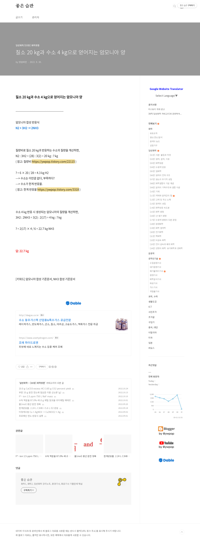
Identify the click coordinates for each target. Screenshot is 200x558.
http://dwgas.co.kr (29, 315)
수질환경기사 (155, 262)
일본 (150, 342)
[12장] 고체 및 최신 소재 (160, 199)
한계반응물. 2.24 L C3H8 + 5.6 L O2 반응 (38, 408)
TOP (181, 532)
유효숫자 (153, 133)
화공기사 (153, 283)
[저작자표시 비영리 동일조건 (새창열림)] (52, 367)
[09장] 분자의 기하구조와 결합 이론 (165, 187)
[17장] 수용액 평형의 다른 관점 (163, 219)
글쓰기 (19, 17)
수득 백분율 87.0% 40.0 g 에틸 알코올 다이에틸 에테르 (45, 400)
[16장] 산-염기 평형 (158, 215)
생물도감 (152, 301)
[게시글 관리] (31, 366)
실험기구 (153, 145)
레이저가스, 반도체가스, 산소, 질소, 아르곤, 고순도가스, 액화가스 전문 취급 (58, 324)
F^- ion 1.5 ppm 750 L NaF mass (36, 396)
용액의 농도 (155, 141)
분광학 (151, 253)
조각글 (151, 317)
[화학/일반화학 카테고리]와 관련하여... (165, 113)
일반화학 (24, 382)
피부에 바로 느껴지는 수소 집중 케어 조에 (40, 346)
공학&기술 (153, 258)
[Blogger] (166, 426)
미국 (150, 337)
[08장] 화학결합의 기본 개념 (162, 183)
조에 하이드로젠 (28, 342)
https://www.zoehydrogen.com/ (36, 338)
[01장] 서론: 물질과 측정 (160, 154)
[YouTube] (166, 441)
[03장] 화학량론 (37, 382)
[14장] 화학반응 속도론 (160, 207)
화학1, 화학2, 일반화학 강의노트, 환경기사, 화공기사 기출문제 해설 (51, 483)
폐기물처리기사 (157, 271)
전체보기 (152, 123)
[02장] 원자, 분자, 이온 (160, 158)
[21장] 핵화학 (155, 236)
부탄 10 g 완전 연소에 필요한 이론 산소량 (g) (40, 392)
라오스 (151, 347)
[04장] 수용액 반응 (158, 167)
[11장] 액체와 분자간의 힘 (161, 195)
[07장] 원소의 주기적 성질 (161, 179)
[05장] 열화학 (155, 171)
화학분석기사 (155, 279)
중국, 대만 (153, 327)
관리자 (35, 17)
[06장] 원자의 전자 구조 (160, 175)
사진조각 (152, 311)
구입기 (151, 322)
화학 (150, 128)
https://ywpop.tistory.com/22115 (53, 161)
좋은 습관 (25, 6)
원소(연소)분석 (156, 137)
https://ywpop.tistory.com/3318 (58, 189)
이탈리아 (152, 332)
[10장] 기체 (155, 191)
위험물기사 (154, 291)
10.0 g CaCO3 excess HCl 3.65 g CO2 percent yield (45, 388)
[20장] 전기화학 (156, 232)
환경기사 (153, 275)
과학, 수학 (153, 296)
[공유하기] (27, 366)
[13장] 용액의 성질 (158, 203)
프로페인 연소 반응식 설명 (31, 415)
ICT (150, 306)
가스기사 (153, 287)
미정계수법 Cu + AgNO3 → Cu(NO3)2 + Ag (40, 411)
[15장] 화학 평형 (157, 211)
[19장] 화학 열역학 (158, 227)
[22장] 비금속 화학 (158, 240)
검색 (174, 6)
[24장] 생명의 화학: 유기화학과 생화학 (166, 248)
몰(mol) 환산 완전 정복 (30, 404)
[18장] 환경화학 (156, 223)
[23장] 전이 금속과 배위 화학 (162, 244)
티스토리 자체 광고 (156, 109)
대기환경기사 (155, 266)
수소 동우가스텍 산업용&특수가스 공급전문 (45, 320)
